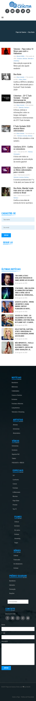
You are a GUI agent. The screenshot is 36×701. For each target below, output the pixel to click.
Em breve (17, 526)
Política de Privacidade (27, 697)
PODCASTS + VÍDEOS (18, 463)
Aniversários (16, 433)
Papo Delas (16, 501)
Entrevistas (16, 429)
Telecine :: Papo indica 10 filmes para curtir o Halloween (23, 51)
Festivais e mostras (22, 136)
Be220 (28, 687)
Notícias (25, 58)
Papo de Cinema (11, 687)
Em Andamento (18, 564)
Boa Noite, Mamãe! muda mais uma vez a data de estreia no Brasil (23, 190)
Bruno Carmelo (20, 77)
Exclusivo (19, 58)
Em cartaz (17, 530)
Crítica (20, 79)
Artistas (15, 425)
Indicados (12, 585)
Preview (15, 505)
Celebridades (15, 391)
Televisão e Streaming (18, 412)
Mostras (15, 496)
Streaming (17, 538)
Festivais (26, 107)
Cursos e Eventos (17, 395)
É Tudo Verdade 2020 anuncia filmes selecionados (22, 128)
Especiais (21, 107)
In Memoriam (16, 492)
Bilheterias (15, 387)
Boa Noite (17, 74)
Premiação (12, 589)
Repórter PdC (16, 454)
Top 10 (14, 509)
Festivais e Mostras (17, 404)
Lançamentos (16, 408)
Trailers (14, 458)
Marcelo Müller (20, 56)
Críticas (16, 522)
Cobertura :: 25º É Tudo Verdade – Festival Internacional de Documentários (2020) (23, 99)
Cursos (15, 484)
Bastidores (15, 382)
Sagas (16, 543)
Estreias (16, 534)
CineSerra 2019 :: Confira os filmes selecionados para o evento (23, 170)
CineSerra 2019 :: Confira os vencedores (23, 148)
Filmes (24, 79)
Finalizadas (17, 560)
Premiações (17, 154)
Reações (11, 593)
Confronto (16, 480)
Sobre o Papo (16, 697)
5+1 (14, 475)
